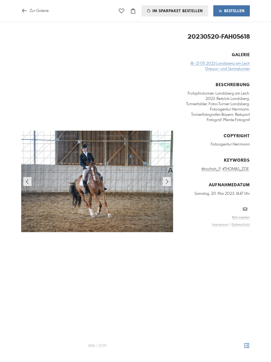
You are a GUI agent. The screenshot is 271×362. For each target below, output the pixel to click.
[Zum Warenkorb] (133, 11)
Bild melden (241, 217)
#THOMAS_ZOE (235, 169)
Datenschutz (241, 224)
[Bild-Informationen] (246, 346)
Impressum (220, 224)
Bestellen (234, 11)
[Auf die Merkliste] (121, 11)
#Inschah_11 (210, 169)
